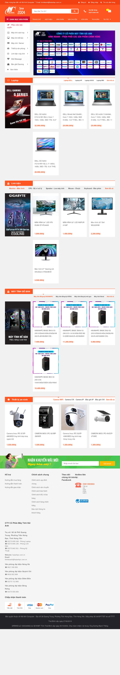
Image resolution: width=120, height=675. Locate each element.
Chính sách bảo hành (39, 491)
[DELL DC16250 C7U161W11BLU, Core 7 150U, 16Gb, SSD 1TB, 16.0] (46, 98)
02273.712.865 (13, 581)
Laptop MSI (100, 80)
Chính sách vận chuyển (40, 487)
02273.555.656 (13, 592)
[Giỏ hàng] (109, 11)
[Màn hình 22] (102, 206)
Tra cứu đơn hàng (109, 2)
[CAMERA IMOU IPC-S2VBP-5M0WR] (46, 417)
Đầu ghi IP (89, 399)
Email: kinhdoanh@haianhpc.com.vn (48, 2)
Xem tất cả (110, 80)
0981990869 (85, 483)
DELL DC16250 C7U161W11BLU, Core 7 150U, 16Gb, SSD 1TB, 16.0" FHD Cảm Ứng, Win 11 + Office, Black (46, 120)
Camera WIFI (58, 399)
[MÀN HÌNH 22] (74, 206)
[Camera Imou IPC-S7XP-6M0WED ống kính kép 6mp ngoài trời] (18, 417)
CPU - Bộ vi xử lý (35, 188)
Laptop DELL (68, 80)
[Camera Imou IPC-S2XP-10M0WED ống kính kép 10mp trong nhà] (74, 417)
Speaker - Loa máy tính (55, 188)
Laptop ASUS (89, 80)
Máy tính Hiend (99, 296)
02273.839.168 (93, 12)
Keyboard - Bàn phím (92, 188)
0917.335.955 (12, 567)
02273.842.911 (13, 548)
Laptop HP (78, 80)
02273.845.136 (13, 544)
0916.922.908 (12, 574)
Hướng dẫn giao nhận (13, 487)
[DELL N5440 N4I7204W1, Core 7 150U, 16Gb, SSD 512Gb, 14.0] (74, 98)
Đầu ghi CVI (100, 399)
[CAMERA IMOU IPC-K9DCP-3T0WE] (102, 417)
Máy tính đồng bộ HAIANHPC (43, 296)
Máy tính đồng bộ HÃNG (64, 296)
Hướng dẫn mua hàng (13, 480)
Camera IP (80, 399)
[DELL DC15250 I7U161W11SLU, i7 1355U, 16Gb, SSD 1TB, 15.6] (46, 145)
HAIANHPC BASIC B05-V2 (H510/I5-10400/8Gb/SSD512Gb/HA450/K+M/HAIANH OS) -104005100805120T (46, 382)
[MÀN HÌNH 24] (46, 206)
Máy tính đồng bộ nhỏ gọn (82, 296)
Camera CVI (69, 399)
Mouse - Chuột (74, 188)
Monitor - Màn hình (16, 188)
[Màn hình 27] (46, 253)
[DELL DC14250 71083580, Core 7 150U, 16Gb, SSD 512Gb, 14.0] (102, 98)
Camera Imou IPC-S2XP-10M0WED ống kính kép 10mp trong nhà (72, 436)
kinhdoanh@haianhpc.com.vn (16, 559)
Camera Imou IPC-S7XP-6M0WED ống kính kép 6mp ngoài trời (17, 436)
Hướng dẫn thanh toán (13, 484)
